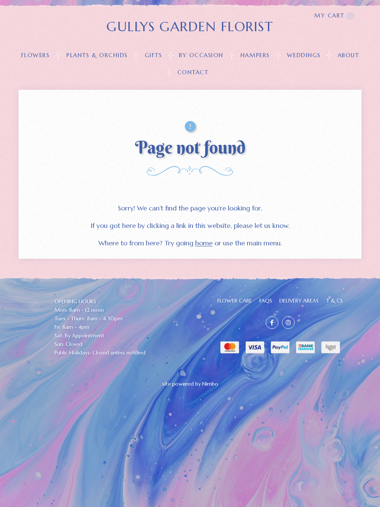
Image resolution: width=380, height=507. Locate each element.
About (348, 55)
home (204, 243)
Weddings (304, 55)
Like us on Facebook (272, 322)
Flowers (35, 55)
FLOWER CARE (234, 300)
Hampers (255, 55)
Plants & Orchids (96, 55)
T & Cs (334, 300)
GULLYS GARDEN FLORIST (190, 26)
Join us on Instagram (288, 322)
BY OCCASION (201, 55)
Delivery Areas (299, 300)
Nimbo (210, 383)
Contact (193, 72)
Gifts (153, 55)
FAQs (265, 300)
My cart (329, 15)
